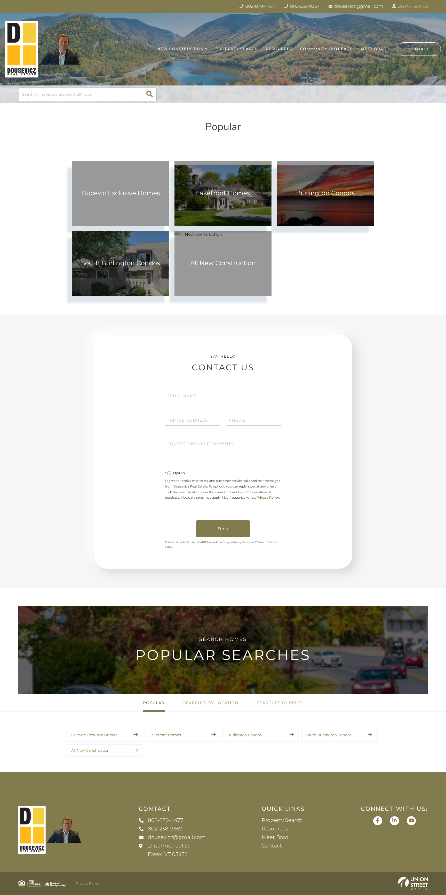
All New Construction (223, 263)
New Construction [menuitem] (180, 48)
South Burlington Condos (120, 263)
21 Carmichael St (169, 850)
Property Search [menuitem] (237, 48)
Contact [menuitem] (272, 846)
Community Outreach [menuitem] (326, 48)
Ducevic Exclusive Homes (120, 193)
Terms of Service (266, 542)
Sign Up (420, 6)
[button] (149, 94)
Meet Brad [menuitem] (374, 48)
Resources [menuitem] (279, 48)
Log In (402, 6)
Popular (154, 702)
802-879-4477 (259, 6)
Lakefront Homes (223, 193)
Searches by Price (279, 702)
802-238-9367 (304, 6)
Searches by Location (210, 702)
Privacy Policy (268, 498)
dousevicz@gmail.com (358, 6)
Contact (419, 49)
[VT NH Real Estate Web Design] (413, 883)
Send (223, 528)
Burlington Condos (325, 193)
